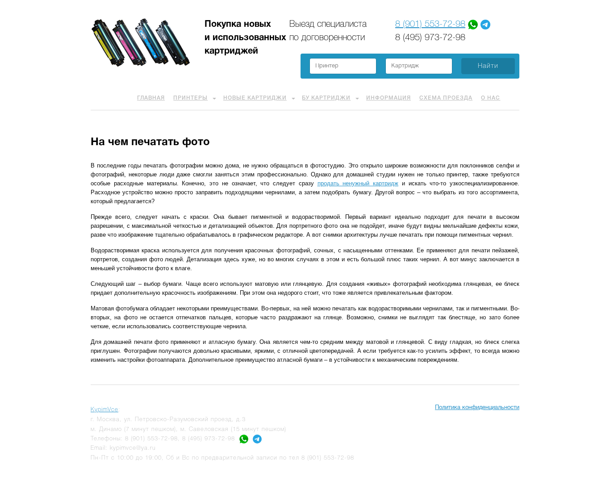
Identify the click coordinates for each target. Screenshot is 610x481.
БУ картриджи (326, 98)
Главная (151, 98)
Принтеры (190, 98)
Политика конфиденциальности (477, 407)
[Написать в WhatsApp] (243, 439)
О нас (490, 98)
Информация (388, 98)
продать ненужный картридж (358, 183)
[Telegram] (485, 24)
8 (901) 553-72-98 (430, 25)
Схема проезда (445, 98)
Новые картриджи (255, 98)
